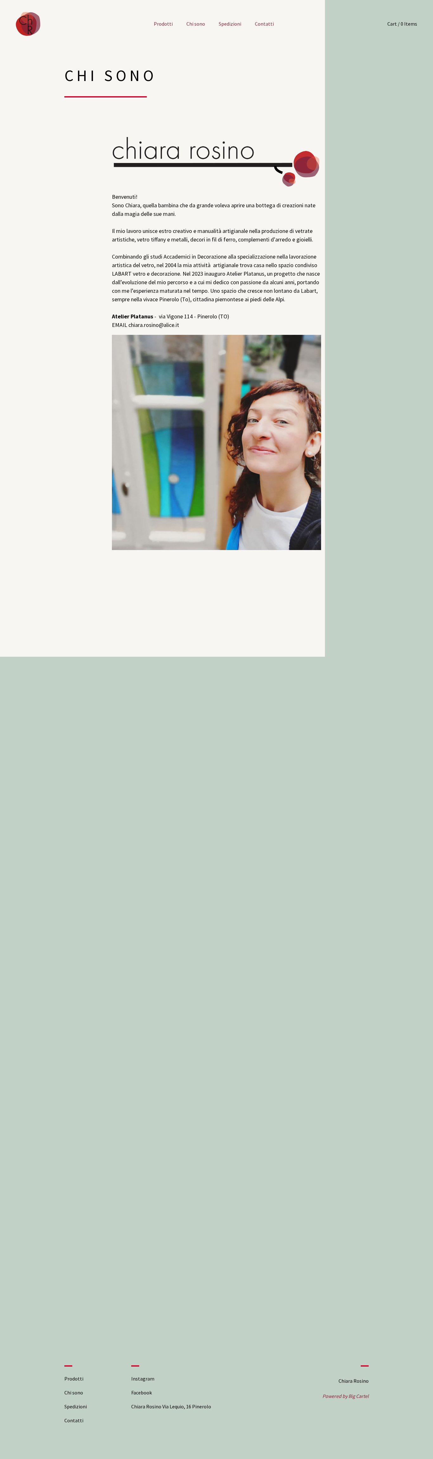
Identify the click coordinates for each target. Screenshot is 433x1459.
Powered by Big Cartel (345, 1396)
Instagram (142, 1378)
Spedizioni (230, 24)
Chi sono (195, 24)
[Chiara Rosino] (28, 24)
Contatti (264, 24)
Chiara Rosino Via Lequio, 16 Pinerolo (171, 1406)
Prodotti (163, 24)
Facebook (141, 1392)
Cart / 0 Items (402, 24)
